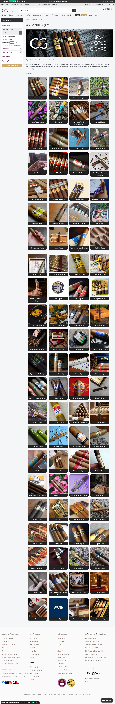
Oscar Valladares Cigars (79, 495)
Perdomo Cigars (79, 519)
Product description (9, 36)
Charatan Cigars (79, 199)
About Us (60, 651)
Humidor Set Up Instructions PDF (95, 657)
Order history (34, 641)
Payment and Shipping (9, 645)
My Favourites (34, 645)
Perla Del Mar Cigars (99, 519)
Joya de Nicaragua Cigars (37, 398)
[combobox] (12, 29)
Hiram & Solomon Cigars (100, 349)
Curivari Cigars (58, 248)
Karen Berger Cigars (79, 398)
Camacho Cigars (100, 148)
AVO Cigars (58, 122)
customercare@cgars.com (10, 673)
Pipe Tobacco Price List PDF (94, 651)
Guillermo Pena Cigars (58, 349)
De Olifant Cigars (37, 274)
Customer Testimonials (65, 670)
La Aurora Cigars (37, 422)
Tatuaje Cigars (37, 592)
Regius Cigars (100, 544)
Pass (77, 15)
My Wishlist (33, 648)
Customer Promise (7, 660)
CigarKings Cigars (79, 224)
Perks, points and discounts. (57, 1)
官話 (16, 664)
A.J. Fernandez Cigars (37, 98)
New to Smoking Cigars (9, 654)
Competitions (46, 4)
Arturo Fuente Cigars (37, 122)
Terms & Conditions (64, 654)
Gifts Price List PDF (91, 654)
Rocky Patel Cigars (37, 568)
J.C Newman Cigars (100, 374)
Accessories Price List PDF (93, 645)
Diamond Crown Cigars (58, 274)
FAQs (3, 651)
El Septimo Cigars (99, 299)
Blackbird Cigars (100, 122)
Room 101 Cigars (58, 568)
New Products (34, 673)
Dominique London (107, 1)
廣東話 (10, 664)
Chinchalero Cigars (58, 224)
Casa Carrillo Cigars (79, 173)
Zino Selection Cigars (100, 619)
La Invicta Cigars (37, 447)
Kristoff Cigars (99, 398)
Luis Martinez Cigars (79, 447)
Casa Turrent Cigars (37, 199)
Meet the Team (62, 660)
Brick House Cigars (58, 148)
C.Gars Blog (37, 4)
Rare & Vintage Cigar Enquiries (11, 657)
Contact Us (5, 641)
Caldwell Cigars (79, 148)
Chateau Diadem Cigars (99, 199)
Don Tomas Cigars (79, 274)
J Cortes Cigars (79, 374)
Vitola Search (34, 667)
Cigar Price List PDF (91, 638)
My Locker (33, 651)
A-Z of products (34, 676)
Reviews (60, 648)
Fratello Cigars (99, 325)
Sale (90, 15)
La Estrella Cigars (58, 422)
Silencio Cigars (100, 568)
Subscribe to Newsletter (65, 673)
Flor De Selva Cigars (58, 325)
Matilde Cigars (37, 471)
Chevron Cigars (37, 224)
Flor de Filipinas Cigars (37, 325)
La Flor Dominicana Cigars (79, 422)
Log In (32, 657)
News (59, 645)
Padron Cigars (37, 519)
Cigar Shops (4, 4)
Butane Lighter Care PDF (93, 660)
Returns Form (6, 648)
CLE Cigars (99, 224)
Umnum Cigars (100, 592)
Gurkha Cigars (78, 349)
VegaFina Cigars (37, 619)
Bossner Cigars (37, 148)
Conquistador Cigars (37, 248)
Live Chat (108, 700)
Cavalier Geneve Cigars (58, 199)
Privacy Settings (35, 654)
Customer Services (8, 638)
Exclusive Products (36, 670)
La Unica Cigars (58, 447)
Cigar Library (27, 4)
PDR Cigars (58, 519)
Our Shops (61, 664)
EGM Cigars (58, 299)
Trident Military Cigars (79, 592)
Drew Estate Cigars (100, 274)
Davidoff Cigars (100, 248)
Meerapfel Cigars (58, 471)
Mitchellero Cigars (79, 471)
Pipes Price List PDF (91, 648)
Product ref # (8, 39)
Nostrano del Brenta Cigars (37, 495)
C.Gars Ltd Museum (64, 667)
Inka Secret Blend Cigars (58, 374)
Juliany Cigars (58, 398)
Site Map (32, 680)
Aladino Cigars (58, 98)
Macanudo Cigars (99, 447)
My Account (33, 638)
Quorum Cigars (79, 544)
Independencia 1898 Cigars (37, 374)
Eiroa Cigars (79, 299)
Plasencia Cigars (37, 544)
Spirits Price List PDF (92, 641)
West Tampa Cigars (79, 619)
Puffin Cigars (58, 544)
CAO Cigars (37, 173)
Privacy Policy (62, 657)
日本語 (4, 664)
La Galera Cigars (100, 422)
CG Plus (84, 15)
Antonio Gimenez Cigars (100, 98)
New (95, 15)
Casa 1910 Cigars (58, 173)
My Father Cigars (100, 471)
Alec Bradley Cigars (79, 98)
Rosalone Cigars (79, 568)
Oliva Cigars (58, 495)
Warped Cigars (58, 619)
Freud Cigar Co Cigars (37, 349)
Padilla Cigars (100, 495)
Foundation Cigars (79, 325)
